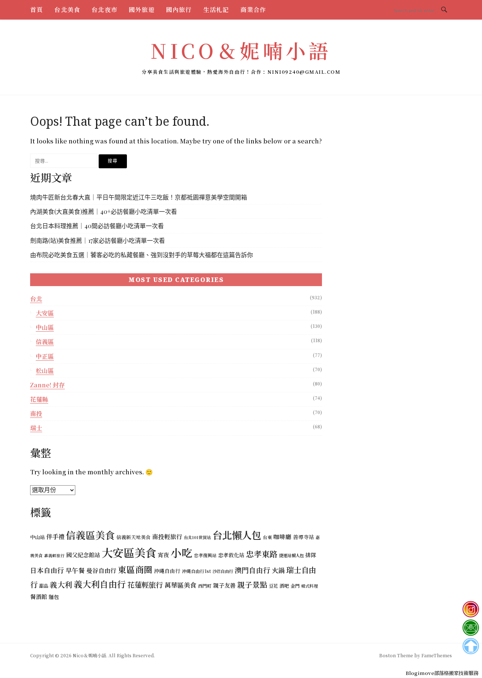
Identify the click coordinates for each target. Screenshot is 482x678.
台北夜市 (104, 9)
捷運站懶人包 (291, 555)
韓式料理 (309, 586)
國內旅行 (179, 9)
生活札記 (216, 9)
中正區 (45, 356)
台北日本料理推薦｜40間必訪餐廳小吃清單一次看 (97, 226)
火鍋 (278, 570)
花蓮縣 (39, 399)
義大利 (61, 584)
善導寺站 (303, 537)
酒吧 (284, 585)
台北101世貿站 (197, 537)
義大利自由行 (100, 584)
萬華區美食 (181, 585)
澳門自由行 (252, 570)
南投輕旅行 (167, 536)
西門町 (205, 585)
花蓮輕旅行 (145, 584)
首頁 (36, 9)
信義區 (45, 341)
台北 (36, 298)
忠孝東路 (262, 553)
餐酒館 (38, 596)
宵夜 (163, 555)
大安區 (45, 313)
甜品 (43, 585)
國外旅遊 (142, 9)
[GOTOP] (470, 646)
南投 (36, 413)
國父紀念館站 (83, 555)
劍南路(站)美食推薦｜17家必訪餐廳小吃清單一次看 (97, 240)
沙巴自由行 (222, 571)
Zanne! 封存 (47, 385)
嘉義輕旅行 (54, 555)
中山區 (45, 327)
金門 (295, 585)
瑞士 (36, 428)
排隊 (310, 555)
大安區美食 (129, 552)
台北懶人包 (236, 535)
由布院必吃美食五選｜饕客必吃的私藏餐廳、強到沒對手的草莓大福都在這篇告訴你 (141, 255)
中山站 (37, 537)
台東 (267, 537)
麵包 (54, 596)
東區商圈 (135, 569)
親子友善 (224, 585)
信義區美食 (90, 535)
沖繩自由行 (167, 570)
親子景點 (252, 584)
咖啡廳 (282, 536)
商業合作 (253, 9)
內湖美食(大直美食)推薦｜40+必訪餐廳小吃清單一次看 (103, 211)
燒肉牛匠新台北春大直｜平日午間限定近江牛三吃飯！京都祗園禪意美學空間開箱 (138, 197)
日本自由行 (47, 570)
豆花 (273, 585)
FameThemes (436, 655)
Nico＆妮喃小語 (241, 50)
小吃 (181, 552)
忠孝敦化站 (231, 555)
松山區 (45, 370)
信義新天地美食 (133, 537)
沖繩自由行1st (196, 571)
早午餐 (75, 570)
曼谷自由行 (101, 570)
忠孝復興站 (205, 555)
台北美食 (67, 9)
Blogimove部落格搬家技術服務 (442, 672)
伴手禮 (55, 536)
